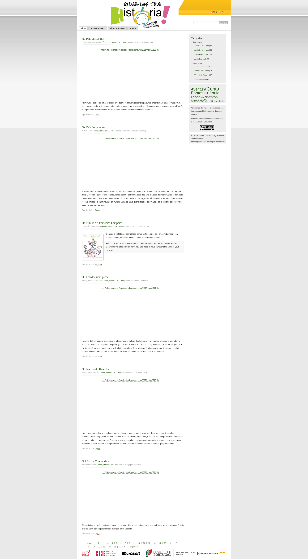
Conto (97, 210)
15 (165, 543)
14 (160, 543)
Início (83, 28)
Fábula (213, 93)
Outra (97, 115)
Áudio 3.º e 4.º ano (114, 226)
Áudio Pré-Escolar (201, 54)
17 (176, 543)
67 (125, 547)
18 (88, 547)
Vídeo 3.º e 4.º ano (110, 465)
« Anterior (91, 543)
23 (115, 547)
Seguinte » (134, 547)
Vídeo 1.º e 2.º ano (119, 42)
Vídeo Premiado (117, 28)
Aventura (198, 89)
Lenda (196, 97)
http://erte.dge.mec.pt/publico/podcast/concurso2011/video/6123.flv (130, 138)
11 (144, 543)
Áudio (104, 226)
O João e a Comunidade (96, 461)
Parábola (219, 101)
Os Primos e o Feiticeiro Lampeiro (102, 223)
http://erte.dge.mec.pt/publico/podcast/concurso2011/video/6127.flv (130, 380)
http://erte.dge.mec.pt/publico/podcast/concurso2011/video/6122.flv (130, 50)
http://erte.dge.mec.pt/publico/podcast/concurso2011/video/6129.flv (130, 472)
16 (170, 543)
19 (94, 547)
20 (99, 547)
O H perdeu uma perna (95, 277)
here (133, 247)
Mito (202, 98)
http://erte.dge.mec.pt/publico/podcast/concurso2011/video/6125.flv (130, 288)
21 (104, 547)
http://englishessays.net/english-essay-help (208, 142)
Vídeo (108, 42)
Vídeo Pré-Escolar (106, 131)
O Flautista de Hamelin (95, 369)
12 (149, 543)
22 (110, 547)
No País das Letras (93, 38)
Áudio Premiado (97, 28)
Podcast (225, 12)
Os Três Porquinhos (93, 127)
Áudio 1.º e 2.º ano (201, 46)
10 (139, 543)
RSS (215, 12)
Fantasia (98, 264)
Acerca (132, 28)
